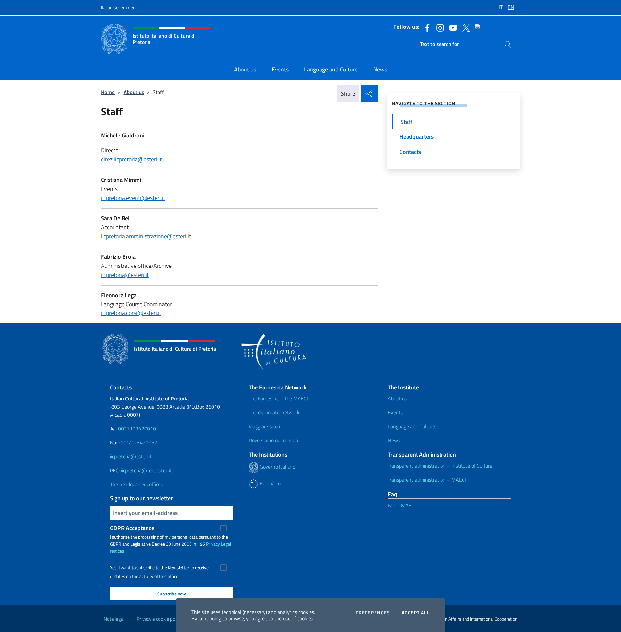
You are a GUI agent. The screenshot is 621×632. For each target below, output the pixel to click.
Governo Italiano (276, 467)
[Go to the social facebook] (425, 27)
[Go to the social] (492, 27)
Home (108, 92)
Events (395, 412)
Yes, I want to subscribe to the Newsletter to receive (159, 567)
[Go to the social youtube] (451, 27)
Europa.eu (269, 483)
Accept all (416, 612)
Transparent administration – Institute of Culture (440, 466)
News (394, 440)
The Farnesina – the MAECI (278, 398)
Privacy (213, 543)
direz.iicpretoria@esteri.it (131, 159)
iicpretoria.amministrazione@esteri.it (146, 236)
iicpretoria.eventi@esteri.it (133, 197)
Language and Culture (411, 426)
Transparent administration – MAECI (427, 480)
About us (134, 92)
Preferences (373, 612)
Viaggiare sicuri (264, 426)
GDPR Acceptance (132, 528)
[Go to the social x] (464, 27)
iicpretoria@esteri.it (125, 274)
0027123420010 (137, 428)
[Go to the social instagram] (438, 27)
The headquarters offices (136, 484)
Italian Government (119, 7)
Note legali (114, 619)
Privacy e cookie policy (159, 619)
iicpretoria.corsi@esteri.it (131, 313)
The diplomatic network (274, 412)
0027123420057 (138, 442)
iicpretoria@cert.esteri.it (146, 470)
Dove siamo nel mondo (273, 440)
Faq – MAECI (402, 505)
